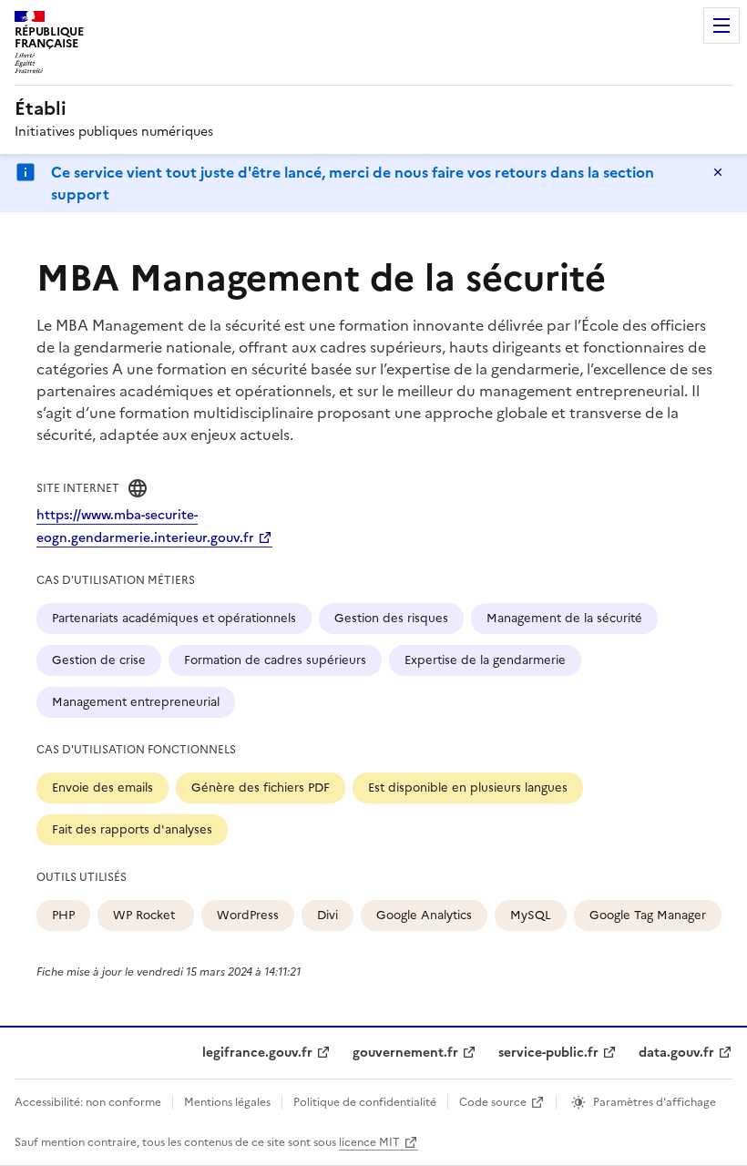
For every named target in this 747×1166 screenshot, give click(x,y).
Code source (493, 1102)
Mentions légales (227, 1102)
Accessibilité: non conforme (88, 1102)
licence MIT (369, 1142)
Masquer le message (717, 172)
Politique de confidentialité (364, 1102)
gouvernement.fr (405, 1052)
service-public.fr (548, 1052)
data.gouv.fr (676, 1052)
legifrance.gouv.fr (257, 1052)
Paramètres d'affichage (654, 1102)
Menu (721, 25)
